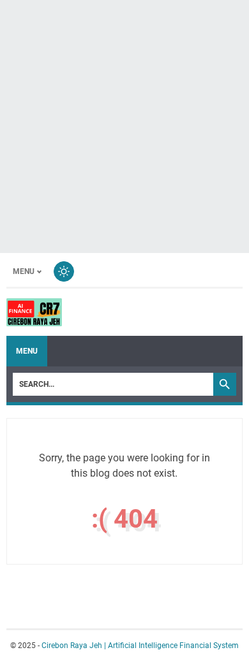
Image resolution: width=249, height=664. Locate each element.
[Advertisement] (124, 124)
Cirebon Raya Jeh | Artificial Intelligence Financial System (140, 645)
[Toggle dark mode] (64, 271)
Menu (23, 271)
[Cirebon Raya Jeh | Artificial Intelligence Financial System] (34, 312)
